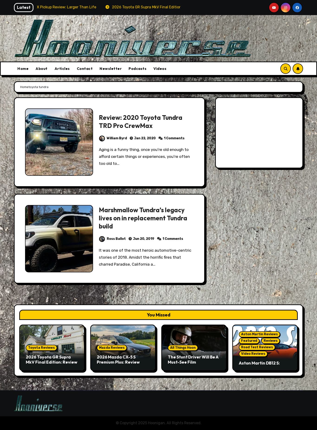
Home (23, 68)
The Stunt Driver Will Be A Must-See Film (193, 359)
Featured (249, 341)
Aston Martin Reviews (259, 334)
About (42, 68)
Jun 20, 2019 (143, 239)
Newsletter (111, 68)
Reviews (271, 341)
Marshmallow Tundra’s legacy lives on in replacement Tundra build (143, 218)
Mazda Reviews (112, 348)
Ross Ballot (116, 239)
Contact (85, 68)
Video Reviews (253, 354)
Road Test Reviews (257, 347)
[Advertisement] (260, 133)
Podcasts (137, 68)
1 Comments (174, 138)
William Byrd (117, 138)
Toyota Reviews (41, 348)
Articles (62, 68)
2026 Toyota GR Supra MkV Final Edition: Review (51, 359)
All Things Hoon (183, 348)
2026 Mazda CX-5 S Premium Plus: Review (118, 359)
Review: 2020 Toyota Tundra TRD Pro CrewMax (140, 122)
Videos (159, 68)
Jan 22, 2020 (144, 138)
